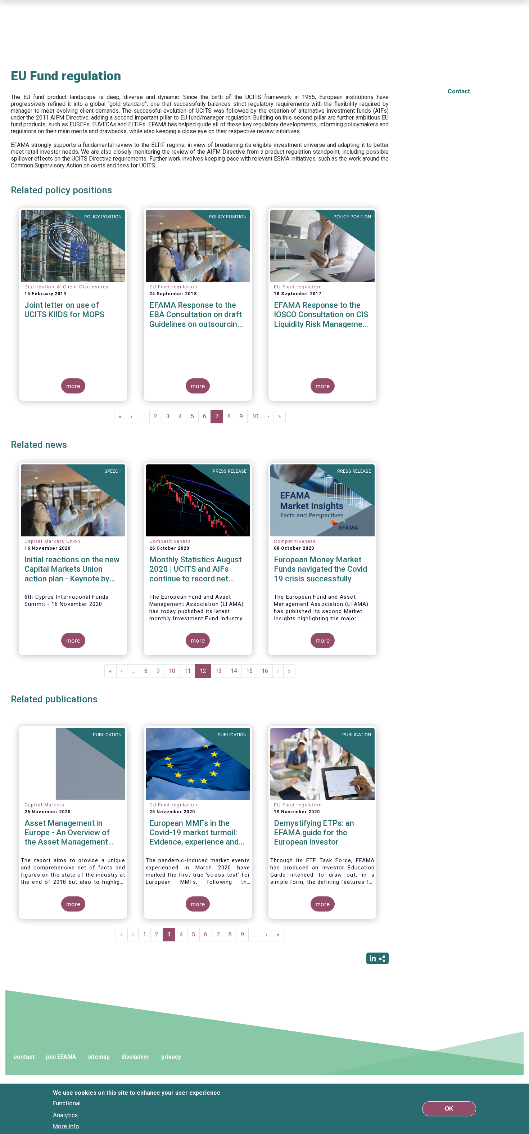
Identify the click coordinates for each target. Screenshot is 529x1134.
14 (236, 670)
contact (24, 1056)
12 (205, 672)
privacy (171, 1056)
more (73, 386)
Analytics (65, 1114)
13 (220, 670)
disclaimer (135, 1056)
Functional (67, 1103)
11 (189, 670)
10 (257, 416)
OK (449, 1109)
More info (66, 1126)
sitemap (99, 1056)
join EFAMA (61, 1056)
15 (251, 670)
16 (267, 670)
